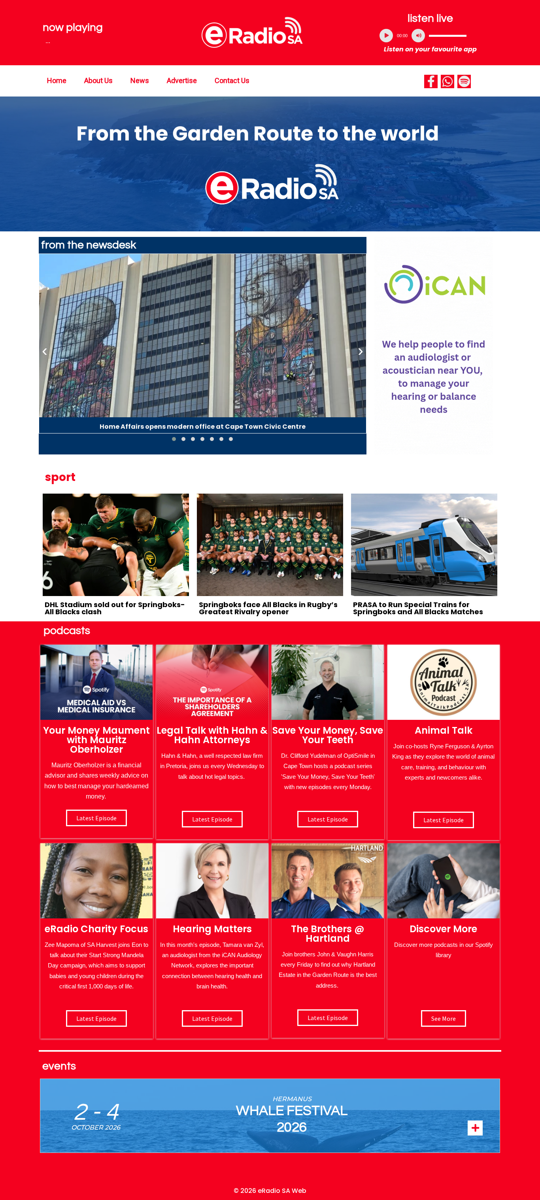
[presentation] (45, 351)
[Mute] (418, 35)
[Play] (386, 35)
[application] (430, 35)
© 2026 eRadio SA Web (270, 1190)
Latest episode (96, 818)
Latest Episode (328, 819)
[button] (174, 439)
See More (443, 1018)
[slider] (447, 35)
